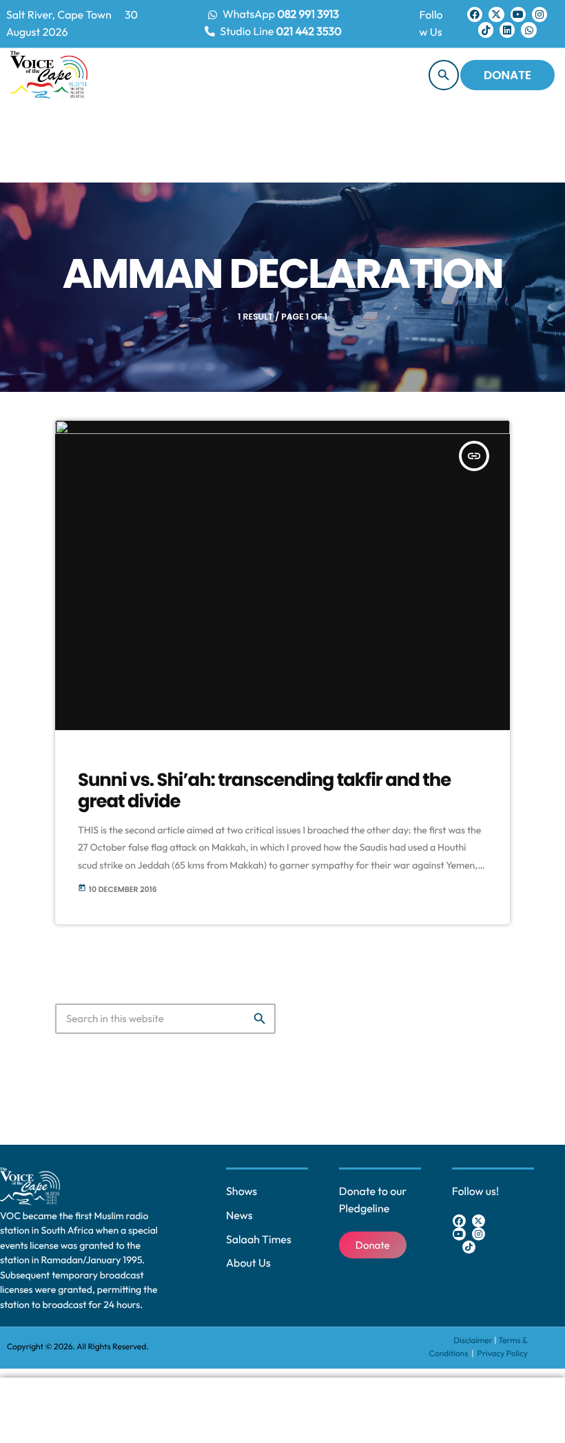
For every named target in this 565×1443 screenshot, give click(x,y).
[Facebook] (474, 14)
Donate (507, 75)
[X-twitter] (496, 14)
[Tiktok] (485, 29)
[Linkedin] (507, 29)
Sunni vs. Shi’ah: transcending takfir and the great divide (264, 791)
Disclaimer (473, 1341)
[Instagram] (539, 14)
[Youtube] (518, 14)
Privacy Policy (502, 1354)
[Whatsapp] (528, 29)
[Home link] (49, 75)
